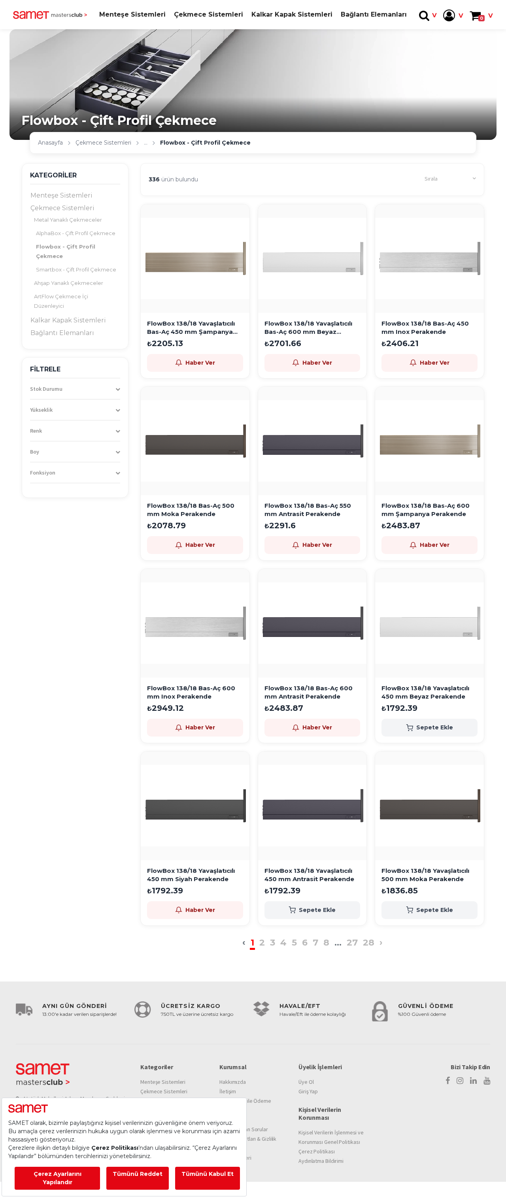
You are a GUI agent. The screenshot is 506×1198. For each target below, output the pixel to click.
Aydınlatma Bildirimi (321, 1160)
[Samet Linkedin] (473, 1080)
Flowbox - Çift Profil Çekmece (65, 251)
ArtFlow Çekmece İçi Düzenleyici (61, 301)
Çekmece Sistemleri (208, 14)
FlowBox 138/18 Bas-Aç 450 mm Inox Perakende (425, 327)
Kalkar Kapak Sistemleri (291, 14)
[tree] (75, 264)
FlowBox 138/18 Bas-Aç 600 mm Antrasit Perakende (308, 692)
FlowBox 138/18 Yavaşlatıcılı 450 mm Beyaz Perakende (425, 692)
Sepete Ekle (434, 727)
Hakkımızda (232, 1081)
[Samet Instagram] (460, 1080)
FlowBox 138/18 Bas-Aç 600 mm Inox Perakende (191, 692)
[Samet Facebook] (448, 1080)
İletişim (227, 1091)
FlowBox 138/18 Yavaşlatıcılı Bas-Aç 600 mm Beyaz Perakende (308, 328)
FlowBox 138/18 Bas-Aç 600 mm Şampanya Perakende (425, 510)
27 (352, 942)
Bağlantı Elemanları (374, 14)
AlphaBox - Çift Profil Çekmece (75, 233)
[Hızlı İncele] (241, 236)
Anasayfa (50, 142)
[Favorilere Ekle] (241, 217)
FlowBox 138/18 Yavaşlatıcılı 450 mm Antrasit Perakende (309, 875)
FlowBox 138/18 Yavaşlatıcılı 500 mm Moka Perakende (425, 875)
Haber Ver (200, 362)
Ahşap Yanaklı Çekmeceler (68, 283)
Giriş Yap (308, 1091)
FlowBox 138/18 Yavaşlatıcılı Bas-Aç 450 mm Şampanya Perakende (191, 328)
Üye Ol (305, 1081)
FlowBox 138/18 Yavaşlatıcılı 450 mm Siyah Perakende (191, 875)
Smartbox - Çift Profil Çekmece (76, 269)
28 (368, 942)
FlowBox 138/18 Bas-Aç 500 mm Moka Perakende (190, 510)
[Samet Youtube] (486, 1080)
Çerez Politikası (316, 1151)
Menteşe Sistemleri (132, 14)
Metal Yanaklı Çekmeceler (68, 220)
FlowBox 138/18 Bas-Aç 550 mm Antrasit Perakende (307, 510)
